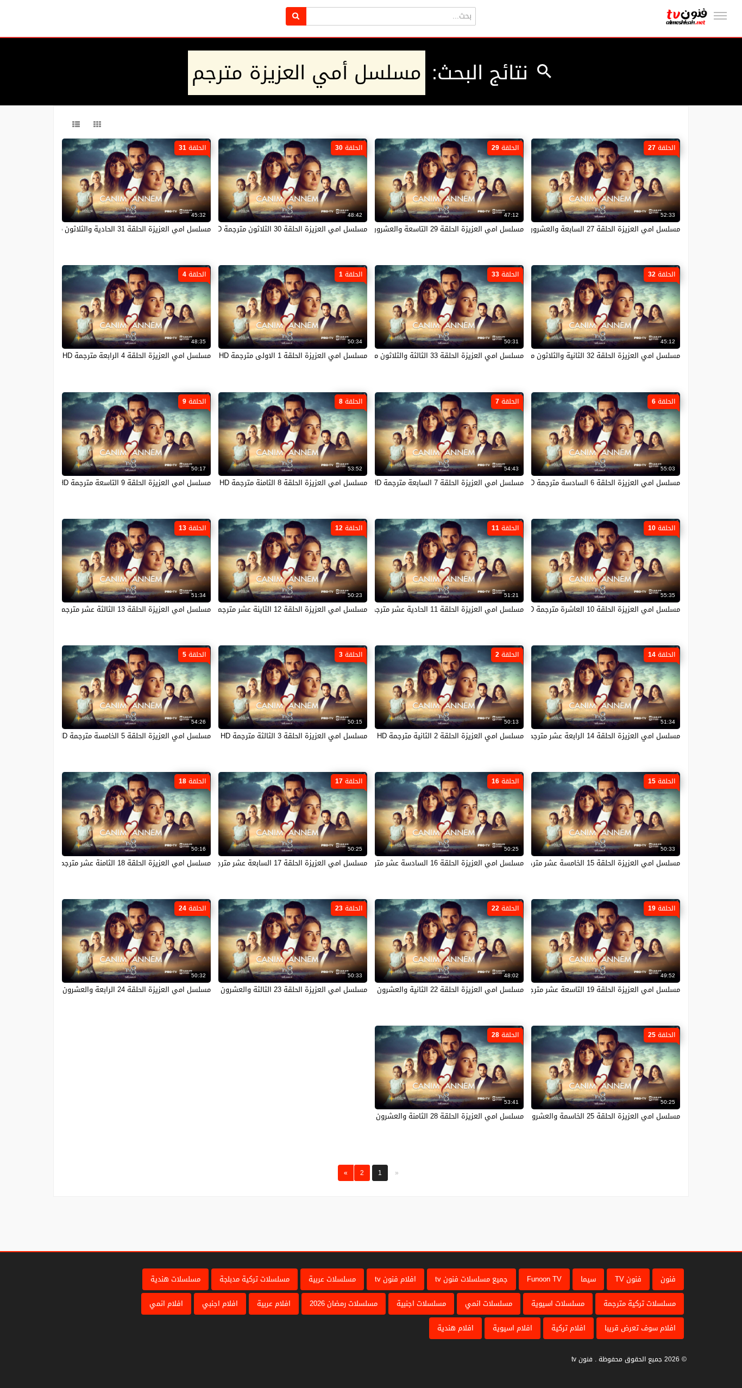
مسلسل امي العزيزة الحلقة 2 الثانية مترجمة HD (450, 736)
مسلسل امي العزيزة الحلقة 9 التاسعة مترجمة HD (135, 482)
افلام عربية (274, 1303)
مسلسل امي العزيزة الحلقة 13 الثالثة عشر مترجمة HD (128, 609)
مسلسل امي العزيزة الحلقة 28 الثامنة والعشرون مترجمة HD (431, 1116)
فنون (668, 1279)
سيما (588, 1279)
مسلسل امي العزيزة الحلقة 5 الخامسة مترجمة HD (134, 736)
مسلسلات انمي (488, 1303)
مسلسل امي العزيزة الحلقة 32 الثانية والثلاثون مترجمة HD (590, 355)
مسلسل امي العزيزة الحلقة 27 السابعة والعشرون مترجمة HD (586, 229)
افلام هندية (455, 1328)
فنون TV (628, 1279)
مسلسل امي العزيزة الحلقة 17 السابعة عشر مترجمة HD (281, 863)
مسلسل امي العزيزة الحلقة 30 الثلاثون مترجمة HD (289, 229)
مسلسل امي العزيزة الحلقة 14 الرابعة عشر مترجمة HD (596, 736)
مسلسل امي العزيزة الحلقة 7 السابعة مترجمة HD (448, 482)
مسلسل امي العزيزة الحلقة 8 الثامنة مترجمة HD (293, 482)
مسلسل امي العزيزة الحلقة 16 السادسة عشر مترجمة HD (436, 863)
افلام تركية (568, 1328)
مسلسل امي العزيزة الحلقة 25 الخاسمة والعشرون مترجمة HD (585, 1116)
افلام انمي (166, 1303)
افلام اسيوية (512, 1328)
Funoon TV (544, 1279)
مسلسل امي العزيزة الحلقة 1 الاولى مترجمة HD (293, 355)
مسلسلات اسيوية (557, 1303)
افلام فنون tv (395, 1279)
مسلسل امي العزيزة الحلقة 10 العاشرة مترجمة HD (602, 609)
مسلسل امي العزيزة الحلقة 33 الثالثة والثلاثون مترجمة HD (434, 355)
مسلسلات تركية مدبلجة (254, 1279)
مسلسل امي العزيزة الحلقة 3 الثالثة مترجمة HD (294, 736)
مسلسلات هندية (175, 1279)
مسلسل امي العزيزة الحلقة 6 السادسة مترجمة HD (602, 482)
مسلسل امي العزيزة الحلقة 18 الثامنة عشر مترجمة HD (127, 863)
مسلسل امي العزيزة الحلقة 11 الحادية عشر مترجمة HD (439, 609)
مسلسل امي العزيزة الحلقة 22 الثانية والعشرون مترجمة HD (432, 989)
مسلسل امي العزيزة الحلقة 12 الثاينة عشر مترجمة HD (284, 609)
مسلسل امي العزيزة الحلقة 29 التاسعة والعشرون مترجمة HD (429, 229)
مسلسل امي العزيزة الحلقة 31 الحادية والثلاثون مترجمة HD (119, 229)
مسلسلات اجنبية (421, 1303)
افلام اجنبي (220, 1303)
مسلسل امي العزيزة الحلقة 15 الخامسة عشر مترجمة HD (594, 863)
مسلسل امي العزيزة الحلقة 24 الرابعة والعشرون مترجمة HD (118, 989)
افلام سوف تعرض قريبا (640, 1328)
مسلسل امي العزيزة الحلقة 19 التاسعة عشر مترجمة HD (594, 989)
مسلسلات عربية (332, 1279)
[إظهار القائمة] (720, 16)
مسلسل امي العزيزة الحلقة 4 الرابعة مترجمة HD (136, 355)
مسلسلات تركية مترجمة (639, 1303)
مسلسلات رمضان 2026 (344, 1303)
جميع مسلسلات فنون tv (471, 1279)
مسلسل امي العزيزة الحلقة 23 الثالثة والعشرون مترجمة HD (275, 989)
